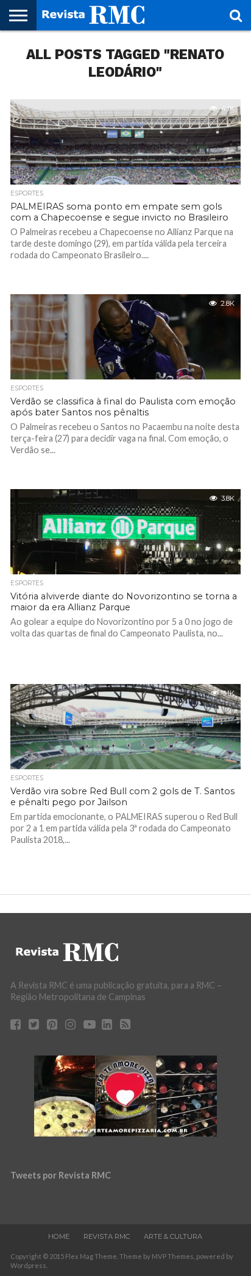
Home (58, 1236)
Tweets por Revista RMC (60, 1175)
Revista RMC (106, 1236)
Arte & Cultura (173, 1236)
